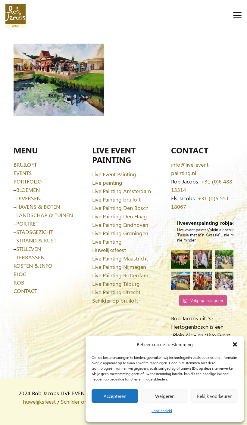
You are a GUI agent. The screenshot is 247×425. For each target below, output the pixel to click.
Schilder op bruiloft (115, 300)
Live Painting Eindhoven (120, 224)
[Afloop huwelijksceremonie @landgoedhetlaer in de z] (224, 259)
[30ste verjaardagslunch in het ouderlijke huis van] (224, 281)
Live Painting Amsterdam (121, 191)
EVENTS (23, 173)
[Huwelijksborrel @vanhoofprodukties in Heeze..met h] (180, 281)
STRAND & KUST (36, 240)
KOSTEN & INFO (33, 265)
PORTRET (27, 223)
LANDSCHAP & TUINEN (44, 215)
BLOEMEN (28, 189)
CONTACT (25, 290)
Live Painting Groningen (120, 233)
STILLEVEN (28, 248)
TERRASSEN (30, 257)
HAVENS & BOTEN (38, 206)
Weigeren (164, 396)
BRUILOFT (25, 164)
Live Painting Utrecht (116, 292)
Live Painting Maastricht (120, 258)
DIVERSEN (28, 198)
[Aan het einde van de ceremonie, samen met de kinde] (202, 259)
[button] (235, 344)
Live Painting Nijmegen (119, 266)
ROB (19, 282)
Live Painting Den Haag (119, 216)
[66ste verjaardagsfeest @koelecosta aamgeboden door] (202, 281)
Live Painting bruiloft (116, 199)
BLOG (20, 274)
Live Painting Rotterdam (120, 275)
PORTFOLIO (28, 181)
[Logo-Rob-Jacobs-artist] (15, 15)
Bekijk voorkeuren (214, 396)
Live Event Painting (114, 174)
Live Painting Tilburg (116, 283)
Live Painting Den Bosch (120, 207)
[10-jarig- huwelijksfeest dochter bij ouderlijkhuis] (180, 259)
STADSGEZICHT (34, 232)
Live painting (107, 182)
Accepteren (115, 396)
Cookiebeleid (162, 410)
